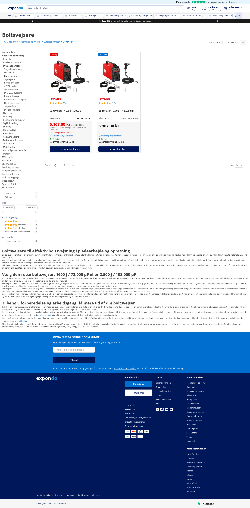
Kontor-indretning (11, 174)
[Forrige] (55, 165)
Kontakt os (138, 384)
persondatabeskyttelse (125, 368)
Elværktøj (7, 113)
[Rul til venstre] (32, 21)
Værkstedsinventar (12, 62)
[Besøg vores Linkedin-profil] (166, 410)
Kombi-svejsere (11, 82)
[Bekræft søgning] (181, 8)
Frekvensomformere (13, 140)
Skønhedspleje (9, 163)
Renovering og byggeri (14, 119)
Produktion (8, 133)
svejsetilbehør (21, 321)
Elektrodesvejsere (13, 103)
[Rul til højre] (218, 21)
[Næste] (64, 165)
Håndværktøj (9, 130)
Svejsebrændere (12, 109)
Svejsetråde (10, 106)
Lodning (7, 126)
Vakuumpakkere (11, 136)
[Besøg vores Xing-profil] (171, 410)
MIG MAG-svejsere (13, 92)
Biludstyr (7, 59)
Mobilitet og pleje (10, 177)
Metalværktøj (9, 147)
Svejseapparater (11, 65)
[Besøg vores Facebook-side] (162, 410)
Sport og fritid (9, 184)
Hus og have (8, 160)
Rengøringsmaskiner (12, 170)
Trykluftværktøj (10, 123)
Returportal (138, 392)
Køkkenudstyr (9, 52)
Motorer (7, 153)
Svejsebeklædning (13, 69)
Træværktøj (8, 143)
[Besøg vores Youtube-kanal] (157, 410)
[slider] (3, 212)
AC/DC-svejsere (11, 86)
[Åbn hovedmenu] (9, 15)
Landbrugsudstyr (10, 167)
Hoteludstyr (8, 180)
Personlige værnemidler (15, 150)
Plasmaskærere (11, 96)
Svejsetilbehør (11, 89)
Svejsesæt (9, 72)
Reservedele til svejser (15, 99)
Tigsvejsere (9, 79)
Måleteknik (7, 157)
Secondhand (8, 187)
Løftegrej (7, 116)
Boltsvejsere (10, 76)
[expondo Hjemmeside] (5, 41)
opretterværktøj (44, 315)
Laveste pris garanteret (62, 135)
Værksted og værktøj (13, 55)
